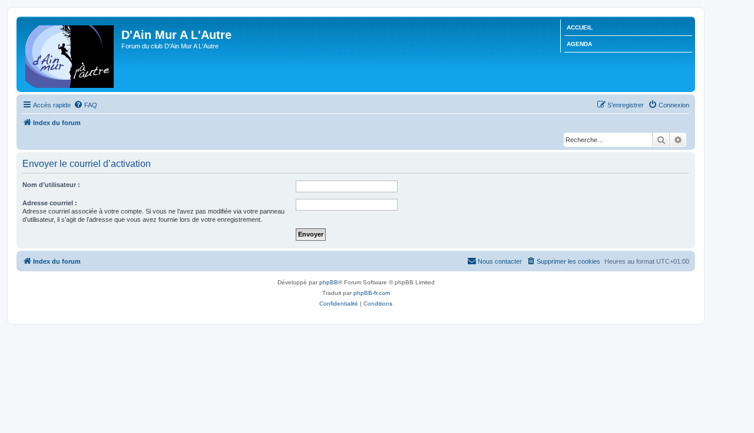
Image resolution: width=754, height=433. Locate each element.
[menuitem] (85, 105)
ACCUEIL (580, 27)
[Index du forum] (70, 54)
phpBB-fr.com (371, 293)
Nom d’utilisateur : (51, 184)
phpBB (328, 282)
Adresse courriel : (49, 202)
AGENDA (579, 44)
